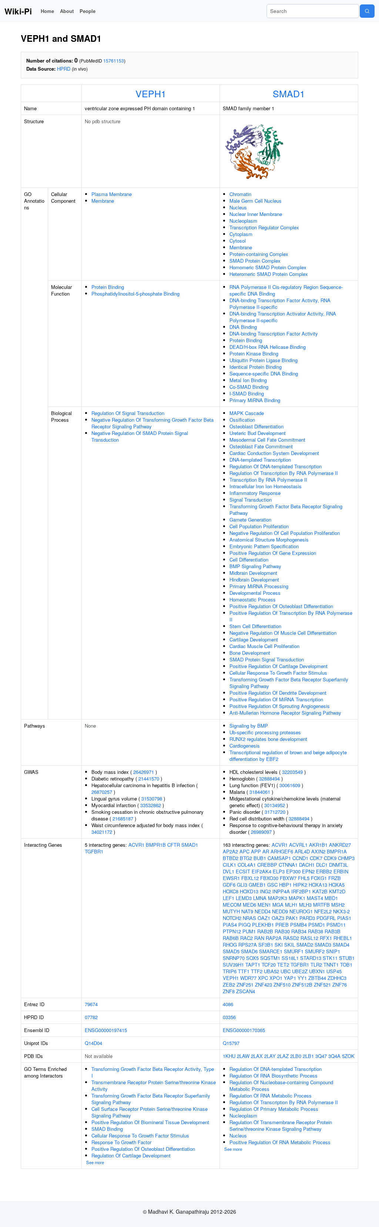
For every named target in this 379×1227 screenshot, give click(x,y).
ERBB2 (324, 871)
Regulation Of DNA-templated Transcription (275, 466)
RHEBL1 (342, 937)
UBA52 (271, 971)
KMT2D (337, 891)
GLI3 (242, 884)
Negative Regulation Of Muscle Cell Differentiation (282, 632)
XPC (263, 977)
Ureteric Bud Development (257, 432)
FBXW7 (288, 878)
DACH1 (307, 864)
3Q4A (334, 1055)
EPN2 (308, 871)
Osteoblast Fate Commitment (261, 446)
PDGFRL (326, 917)
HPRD (63, 68)
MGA (278, 904)
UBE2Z (300, 971)
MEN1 (264, 904)
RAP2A (274, 937)
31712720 (275, 811)
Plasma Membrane (111, 194)
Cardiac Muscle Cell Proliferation (264, 646)
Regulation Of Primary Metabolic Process (273, 1108)
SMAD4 (341, 944)
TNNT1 (331, 964)
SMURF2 (315, 951)
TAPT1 (252, 964)
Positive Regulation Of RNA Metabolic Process (280, 1142)
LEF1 (228, 897)
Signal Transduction (250, 499)
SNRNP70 (234, 957)
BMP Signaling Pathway (255, 566)
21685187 (123, 818)
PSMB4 (298, 924)
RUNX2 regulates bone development (268, 738)
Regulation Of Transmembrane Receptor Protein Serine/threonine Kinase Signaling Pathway (280, 1125)
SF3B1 (265, 944)
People (87, 10)
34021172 (101, 831)
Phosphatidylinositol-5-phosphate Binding (135, 293)
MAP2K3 (277, 897)
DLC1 (322, 864)
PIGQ (244, 924)
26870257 (101, 791)
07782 (91, 1017)
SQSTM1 (270, 957)
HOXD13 (249, 891)
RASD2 (291, 937)
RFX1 (326, 937)
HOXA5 (337, 884)
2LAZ (283, 1055)
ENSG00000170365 (244, 1030)
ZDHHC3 (337, 977)
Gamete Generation (250, 519)
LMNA (259, 897)
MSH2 (338, 904)
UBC (286, 971)
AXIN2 (318, 851)
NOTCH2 (232, 917)
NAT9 (247, 911)
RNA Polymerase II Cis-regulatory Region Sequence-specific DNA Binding (286, 290)
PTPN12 (232, 931)
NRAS (249, 917)
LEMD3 (244, 897)
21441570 (148, 778)
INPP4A (281, 891)
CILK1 (229, 864)
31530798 (151, 798)
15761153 (113, 60)
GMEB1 (257, 884)
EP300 (293, 871)
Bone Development (249, 652)
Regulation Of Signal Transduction (127, 413)
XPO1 (275, 977)
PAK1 (292, 917)
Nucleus (238, 207)
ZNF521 (322, 984)
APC (244, 851)
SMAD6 (249, 951)
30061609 (289, 785)
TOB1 (346, 964)
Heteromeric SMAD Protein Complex (268, 273)
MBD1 (331, 897)
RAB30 (282, 931)
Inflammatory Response (255, 492)
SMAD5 (231, 951)
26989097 (261, 831)
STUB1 (347, 957)
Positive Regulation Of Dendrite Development (277, 692)
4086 (228, 1004)
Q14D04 (93, 1042)
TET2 (283, 964)
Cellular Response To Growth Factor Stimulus (278, 672)
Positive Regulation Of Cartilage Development (278, 666)
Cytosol (237, 240)
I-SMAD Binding (246, 393)
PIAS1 (344, 917)
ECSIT (243, 871)
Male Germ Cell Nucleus (255, 200)
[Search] (367, 11)
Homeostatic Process (252, 599)
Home (47, 10)
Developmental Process (255, 592)
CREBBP (267, 864)
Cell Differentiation (248, 559)
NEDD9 (280, 911)
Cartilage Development (253, 639)
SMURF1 (293, 951)
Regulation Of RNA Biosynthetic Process (273, 1075)
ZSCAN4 (245, 991)
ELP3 (279, 871)
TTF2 (256, 971)
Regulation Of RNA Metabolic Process (270, 1095)
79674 (91, 1004)
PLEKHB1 (263, 924)
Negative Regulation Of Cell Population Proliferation (284, 532)
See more (95, 1162)
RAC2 (246, 937)
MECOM (232, 904)
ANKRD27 (340, 844)
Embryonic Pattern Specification (264, 546)
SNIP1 (333, 951)
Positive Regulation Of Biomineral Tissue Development (150, 1122)
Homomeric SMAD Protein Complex (267, 267)
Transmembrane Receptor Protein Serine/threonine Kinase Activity (153, 1085)
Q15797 (231, 1042)
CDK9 (330, 858)
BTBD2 (230, 858)
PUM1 (249, 931)
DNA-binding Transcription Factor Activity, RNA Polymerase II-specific (280, 303)
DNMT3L (338, 864)
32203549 (292, 771)
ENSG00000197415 (106, 1030)
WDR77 (248, 977)
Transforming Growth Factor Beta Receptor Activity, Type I (152, 1072)
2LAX (257, 1055)
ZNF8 (229, 991)
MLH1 (291, 904)
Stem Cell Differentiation (255, 626)
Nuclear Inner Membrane (255, 214)
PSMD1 (316, 924)
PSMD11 (336, 924)
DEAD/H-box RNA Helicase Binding (267, 346)
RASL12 (309, 937)
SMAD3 (323, 944)
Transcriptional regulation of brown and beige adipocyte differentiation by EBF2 (288, 755)
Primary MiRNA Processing (258, 586)
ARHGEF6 (282, 851)
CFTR (173, 844)
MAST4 (315, 897)
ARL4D (302, 851)
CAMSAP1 (279, 858)
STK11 (330, 957)
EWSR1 (231, 878)
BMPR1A (337, 851)
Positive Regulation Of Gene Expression (272, 552)
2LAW (243, 1055)
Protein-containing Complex (258, 253)
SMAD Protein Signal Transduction (266, 659)
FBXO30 (269, 878)
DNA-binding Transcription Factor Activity (273, 333)
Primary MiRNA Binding (254, 400)
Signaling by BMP (248, 725)
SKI (279, 944)
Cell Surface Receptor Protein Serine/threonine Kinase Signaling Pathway (149, 1112)
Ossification (242, 419)
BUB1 (260, 858)
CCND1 (300, 858)
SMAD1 (289, 93)
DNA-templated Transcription (260, 459)
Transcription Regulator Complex (264, 227)
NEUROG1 (301, 911)
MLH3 (305, 904)
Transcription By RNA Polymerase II (268, 479)
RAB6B (231, 937)
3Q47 (321, 1055)
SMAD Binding (107, 1128)
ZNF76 (339, 984)
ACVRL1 (298, 844)
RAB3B (333, 931)
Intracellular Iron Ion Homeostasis (265, 486)
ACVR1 (136, 844)
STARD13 (310, 957)
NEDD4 (263, 911)
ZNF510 (282, 984)
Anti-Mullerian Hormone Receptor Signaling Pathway (285, 712)
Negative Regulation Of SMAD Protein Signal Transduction (139, 436)
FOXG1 (319, 878)
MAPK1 (297, 897)
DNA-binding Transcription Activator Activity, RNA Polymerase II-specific (282, 317)
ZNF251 (245, 984)
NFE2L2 (323, 911)
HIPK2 (300, 884)
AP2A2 (230, 851)
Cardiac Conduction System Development (274, 452)
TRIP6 (230, 971)
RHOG (230, 944)
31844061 (259, 791)
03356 (229, 1017)
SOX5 (252, 957)
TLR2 (316, 964)
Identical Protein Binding (255, 366)
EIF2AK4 (261, 871)
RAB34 (298, 931)
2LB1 (308, 1055)
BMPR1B (156, 844)
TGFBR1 (94, 851)
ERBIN (340, 871)
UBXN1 (317, 971)
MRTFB (321, 904)
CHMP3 (346, 858)
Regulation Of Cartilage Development (131, 1155)
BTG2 (246, 858)
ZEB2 (229, 984)
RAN (259, 937)
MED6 (249, 904)
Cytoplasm (240, 233)
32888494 (269, 778)
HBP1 (285, 884)
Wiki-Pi (18, 11)
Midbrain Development (253, 572)
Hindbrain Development (254, 579)
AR (265, 851)
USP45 (334, 971)
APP (256, 851)
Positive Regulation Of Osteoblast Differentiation (281, 606)
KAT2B (320, 891)
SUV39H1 (233, 964)
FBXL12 (250, 878)
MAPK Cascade (246, 413)
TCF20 (269, 964)
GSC (272, 884)
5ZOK (348, 1055)
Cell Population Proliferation (259, 526)
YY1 (302, 977)
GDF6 (229, 884)
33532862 (150, 805)
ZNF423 (263, 984)
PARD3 (307, 917)
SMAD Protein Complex (255, 260)
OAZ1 (264, 917)
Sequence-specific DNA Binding (263, 373)
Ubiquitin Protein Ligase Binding (263, 360)
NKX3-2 (341, 911)
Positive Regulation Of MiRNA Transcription (276, 699)
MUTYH (231, 911)
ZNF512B (302, 984)
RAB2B (265, 931)
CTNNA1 (288, 864)
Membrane (102, 200)
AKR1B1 (318, 844)
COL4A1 (247, 864)
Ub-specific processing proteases (265, 732)
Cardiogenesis (244, 745)
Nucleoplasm (243, 220)
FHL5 (303, 878)
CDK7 (316, 858)
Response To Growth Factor (121, 1142)
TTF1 (243, 971)
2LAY (270, 1055)
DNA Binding (243, 326)
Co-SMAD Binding (248, 386)
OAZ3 (278, 917)
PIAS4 (230, 924)
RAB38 (315, 931)
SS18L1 (290, 957)
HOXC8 (230, 891)
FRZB (334, 878)
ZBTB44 (317, 977)
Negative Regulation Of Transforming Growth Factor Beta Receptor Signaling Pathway (152, 423)
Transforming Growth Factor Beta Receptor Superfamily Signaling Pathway (288, 683)
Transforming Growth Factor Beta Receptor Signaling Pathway (285, 509)
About (67, 10)
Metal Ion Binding (248, 380)
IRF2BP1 (301, 891)
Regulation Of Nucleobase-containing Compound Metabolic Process (281, 1085)
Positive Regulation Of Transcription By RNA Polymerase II (290, 616)
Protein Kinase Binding (253, 353)
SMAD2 (304, 944)
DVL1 (228, 871)
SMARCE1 (270, 951)
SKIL (289, 944)
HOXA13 (318, 884)
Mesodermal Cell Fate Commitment (267, 439)
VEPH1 (150, 93)
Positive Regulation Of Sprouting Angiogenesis (279, 705)
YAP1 (290, 977)
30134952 (274, 805)
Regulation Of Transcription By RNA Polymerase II (283, 472)
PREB (282, 924)
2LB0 (295, 1055)
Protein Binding (107, 286)
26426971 (143, 771)
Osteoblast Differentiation (256, 426)
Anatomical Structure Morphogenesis (269, 539)
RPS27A (247, 944)
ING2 (265, 891)
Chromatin (240, 194)
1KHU (229, 1055)
